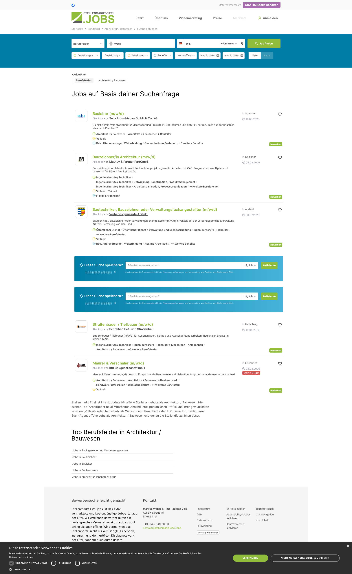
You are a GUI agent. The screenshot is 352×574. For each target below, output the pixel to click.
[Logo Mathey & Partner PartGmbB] (81, 159)
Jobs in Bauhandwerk (85, 471)
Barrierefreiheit (265, 509)
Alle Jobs (98, 118)
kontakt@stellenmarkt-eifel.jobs (162, 528)
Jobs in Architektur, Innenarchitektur (94, 477)
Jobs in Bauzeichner (84, 458)
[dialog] (176, 558)
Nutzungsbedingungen (173, 272)
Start (140, 18)
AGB (199, 515)
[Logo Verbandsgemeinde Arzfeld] (81, 212)
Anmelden (270, 18)
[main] (176, 256)
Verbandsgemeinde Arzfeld (128, 214)
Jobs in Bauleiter (82, 464)
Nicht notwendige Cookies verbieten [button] (305, 557)
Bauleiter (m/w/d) (108, 113)
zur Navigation (265, 515)
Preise (217, 18)
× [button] (347, 546)
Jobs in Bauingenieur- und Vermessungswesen (100, 451)
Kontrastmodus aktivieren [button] (235, 527)
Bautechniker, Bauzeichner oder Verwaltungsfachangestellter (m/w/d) (155, 209)
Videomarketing (190, 18)
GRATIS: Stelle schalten (261, 5)
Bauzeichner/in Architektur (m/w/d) (124, 157)
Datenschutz (204, 521)
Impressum (203, 509)
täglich (248, 265)
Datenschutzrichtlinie (152, 272)
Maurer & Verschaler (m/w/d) (118, 364)
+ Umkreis (227, 43)
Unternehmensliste (230, 4)
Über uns (161, 18)
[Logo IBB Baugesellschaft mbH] (81, 366)
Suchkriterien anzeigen (98, 273)
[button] (242, 43)
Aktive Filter (79, 74)
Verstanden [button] (250, 557)
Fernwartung (204, 526)
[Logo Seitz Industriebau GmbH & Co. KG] (81, 116)
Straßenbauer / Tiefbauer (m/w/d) (123, 325)
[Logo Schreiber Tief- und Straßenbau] (81, 328)
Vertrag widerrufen (208, 533)
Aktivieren (269, 265)
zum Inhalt (262, 521)
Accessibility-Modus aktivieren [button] (238, 517)
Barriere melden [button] (235, 509)
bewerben (275, 144)
